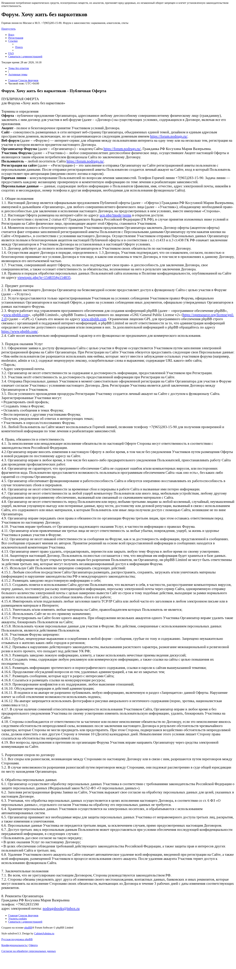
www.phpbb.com (15, 315)
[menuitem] (11, 34)
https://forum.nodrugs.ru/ (168, 136)
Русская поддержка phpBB (17, 939)
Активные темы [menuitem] (17, 74)
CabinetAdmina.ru (44, 933)
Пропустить (8, 28)
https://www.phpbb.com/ (19, 331)
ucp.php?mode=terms (115, 215)
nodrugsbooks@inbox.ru (61, 908)
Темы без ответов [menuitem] (18, 68)
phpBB (28, 927)
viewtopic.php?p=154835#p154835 (44, 277)
